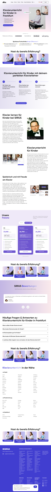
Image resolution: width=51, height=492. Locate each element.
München (19, 392)
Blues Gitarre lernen (37, 469)
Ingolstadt (20, 381)
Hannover (35, 392)
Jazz (19, 408)
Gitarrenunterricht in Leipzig (37, 452)
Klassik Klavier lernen (29, 467)
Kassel (34, 379)
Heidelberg (20, 379)
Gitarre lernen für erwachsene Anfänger (37, 462)
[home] (5, 2)
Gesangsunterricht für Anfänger (22, 460)
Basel (3, 386)
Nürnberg (4, 387)
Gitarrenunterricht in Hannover (37, 454)
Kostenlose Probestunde (8, 25)
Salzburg (19, 376)
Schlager (19, 400)
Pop (3, 405)
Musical (19, 402)
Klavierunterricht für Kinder (29, 465)
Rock (34, 405)
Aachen (34, 384)
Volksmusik (35, 402)
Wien (3, 376)
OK (35, 486)
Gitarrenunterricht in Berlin (37, 456)
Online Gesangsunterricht (22, 458)
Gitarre (19, 2)
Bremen (4, 389)
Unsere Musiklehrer (27, 2)
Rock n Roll (5, 400)
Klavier (15, 2)
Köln (18, 390)
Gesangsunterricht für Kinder (22, 468)
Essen (34, 381)
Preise (22, 2)
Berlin (3, 392)
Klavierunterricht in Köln (30, 452)
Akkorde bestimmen (36, 481)
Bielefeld (19, 384)
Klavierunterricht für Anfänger (29, 460)
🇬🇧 (41, 2)
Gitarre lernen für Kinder (37, 465)
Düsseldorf (4, 390)
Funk (19, 403)
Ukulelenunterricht (45, 453)
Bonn (3, 384)
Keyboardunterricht (45, 452)
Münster (34, 378)
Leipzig (34, 389)
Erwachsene (5, 418)
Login (46, 2)
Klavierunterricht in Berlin (30, 454)
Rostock (4, 378)
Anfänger (35, 416)
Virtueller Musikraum (21, 481)
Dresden (34, 386)
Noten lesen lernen (38, 483)
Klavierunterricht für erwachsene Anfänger (29, 462)
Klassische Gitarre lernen (37, 472)
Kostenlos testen (9, 251)
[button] (33, 2)
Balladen (4, 402)
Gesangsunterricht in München (22, 456)
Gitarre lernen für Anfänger (37, 460)
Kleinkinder (20, 416)
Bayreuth (19, 386)
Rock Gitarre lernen (37, 467)
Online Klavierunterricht (29, 458)
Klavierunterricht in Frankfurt (30, 456)
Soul (3, 403)
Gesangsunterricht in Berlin (22, 452)
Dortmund (35, 387)
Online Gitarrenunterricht (37, 458)
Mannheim (4, 379)
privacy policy (24, 489)
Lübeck (19, 378)
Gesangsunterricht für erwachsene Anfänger (22, 462)
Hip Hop (34, 403)
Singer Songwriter (45, 451)
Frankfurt (19, 389)
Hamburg (35, 390)
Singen (12, 2)
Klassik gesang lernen (21, 472)
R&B (3, 408)
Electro (34, 400)
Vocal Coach (44, 454)
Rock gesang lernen (21, 474)
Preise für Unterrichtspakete (30, 482)
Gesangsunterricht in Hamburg (22, 454)
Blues (19, 405)
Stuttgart (19, 387)
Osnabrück (35, 376)
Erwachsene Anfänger (6, 416)
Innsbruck (4, 381)
